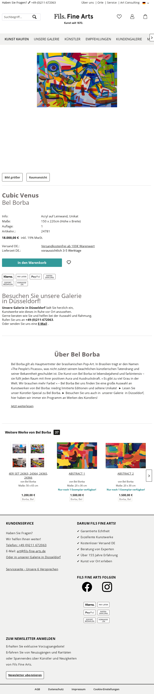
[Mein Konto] (133, 18)
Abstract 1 (77, 473)
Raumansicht (38, 177)
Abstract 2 (126, 473)
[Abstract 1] (77, 456)
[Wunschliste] (120, 18)
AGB (37, 689)
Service (112, 2)
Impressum (78, 689)
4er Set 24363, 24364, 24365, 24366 (28, 475)
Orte (100, 2)
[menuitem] (89, 2)
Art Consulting (130, 2)
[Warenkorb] (146, 18)
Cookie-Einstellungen (106, 689)
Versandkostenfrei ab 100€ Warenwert (68, 246)
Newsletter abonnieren (25, 675)
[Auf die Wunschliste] (69, 262)
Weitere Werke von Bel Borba (32, 432)
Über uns (88, 2)
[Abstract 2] (125, 456)
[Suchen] (34, 17)
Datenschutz (56, 689)
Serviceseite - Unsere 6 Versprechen (32, 569)
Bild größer (12, 177)
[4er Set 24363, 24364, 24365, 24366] (28, 456)
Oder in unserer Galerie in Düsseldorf (33, 557)
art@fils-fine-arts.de (31, 551)
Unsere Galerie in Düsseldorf (23, 308)
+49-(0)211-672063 (43, 2)
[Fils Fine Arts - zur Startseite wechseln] (73, 21)
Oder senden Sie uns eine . (25, 324)
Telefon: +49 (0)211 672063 (26, 545)
